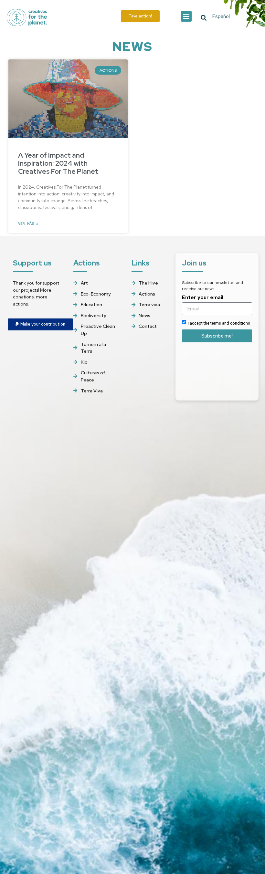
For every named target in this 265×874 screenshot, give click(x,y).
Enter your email (202, 298)
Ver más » (28, 223)
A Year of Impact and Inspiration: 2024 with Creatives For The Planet (58, 163)
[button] (186, 16)
